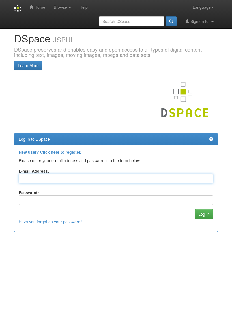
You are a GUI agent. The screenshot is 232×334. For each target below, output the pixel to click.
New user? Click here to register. (50, 152)
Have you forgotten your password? (51, 221)
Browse (61, 7)
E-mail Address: (34, 171)
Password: (29, 192)
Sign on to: (200, 21)
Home (39, 7)
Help (84, 7)
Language (202, 7)
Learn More (28, 65)
